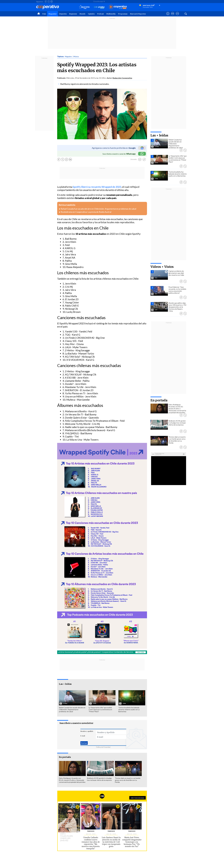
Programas (122, 14)
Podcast (100, 14)
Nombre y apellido (86, 731)
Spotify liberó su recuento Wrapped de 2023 (97, 186)
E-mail (82, 736)
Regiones (73, 14)
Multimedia (111, 14)
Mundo (82, 14)
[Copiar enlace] (144, 159)
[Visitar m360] (172, 16)
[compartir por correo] (139, 159)
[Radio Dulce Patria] (84, 7)
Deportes (63, 14)
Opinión (91, 14)
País (44, 14)
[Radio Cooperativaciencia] (99, 7)
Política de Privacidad (103, 747)
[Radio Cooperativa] (118, 7)
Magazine (52, 14)
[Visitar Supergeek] (177, 16)
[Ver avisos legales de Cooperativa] (167, 16)
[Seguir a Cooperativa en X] (48, 1)
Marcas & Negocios (138, 14)
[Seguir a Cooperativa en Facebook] (46, 1)
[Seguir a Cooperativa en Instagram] (51, 1)
